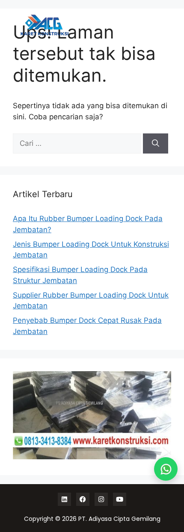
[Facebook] (82, 499)
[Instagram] (101, 499)
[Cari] (155, 143)
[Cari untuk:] (78, 143)
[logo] (44, 25)
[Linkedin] (64, 499)
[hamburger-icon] (157, 25)
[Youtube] (119, 499)
